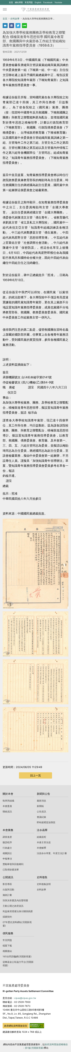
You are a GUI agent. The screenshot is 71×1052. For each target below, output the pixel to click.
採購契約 (7, 916)
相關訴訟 (7, 853)
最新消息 (41, 800)
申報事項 (7, 858)
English (38, 2)
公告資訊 (41, 811)
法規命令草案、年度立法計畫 (52, 853)
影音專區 (7, 884)
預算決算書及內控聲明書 (15, 900)
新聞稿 (40, 806)
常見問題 (29, 2)
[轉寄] (5, 25)
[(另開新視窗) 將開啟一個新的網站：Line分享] (24, 25)
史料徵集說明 (44, 884)
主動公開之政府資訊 (13, 905)
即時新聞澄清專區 (46, 822)
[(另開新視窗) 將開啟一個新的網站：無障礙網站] (37, 1025)
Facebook (48, 3)
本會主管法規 (44, 842)
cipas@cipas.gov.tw (25, 998)
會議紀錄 (41, 817)
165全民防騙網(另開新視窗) (17, 956)
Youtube (58, 3)
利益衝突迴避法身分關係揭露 (18, 911)
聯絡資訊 (7, 811)
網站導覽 (19, 2)
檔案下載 (7, 945)
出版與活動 (8, 889)
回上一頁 (35, 775)
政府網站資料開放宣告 (15, 1025)
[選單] (5, 10)
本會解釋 (41, 847)
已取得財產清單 (11, 869)
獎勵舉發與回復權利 (13, 864)
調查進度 (7, 836)
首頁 (11, 2)
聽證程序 (7, 842)
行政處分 (7, 847)
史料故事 (14, 18)
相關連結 (7, 951)
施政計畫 (7, 895)
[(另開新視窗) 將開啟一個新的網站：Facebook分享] (11, 25)
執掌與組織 (8, 800)
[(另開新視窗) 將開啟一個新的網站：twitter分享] (18, 25)
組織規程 (41, 836)
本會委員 (7, 806)
